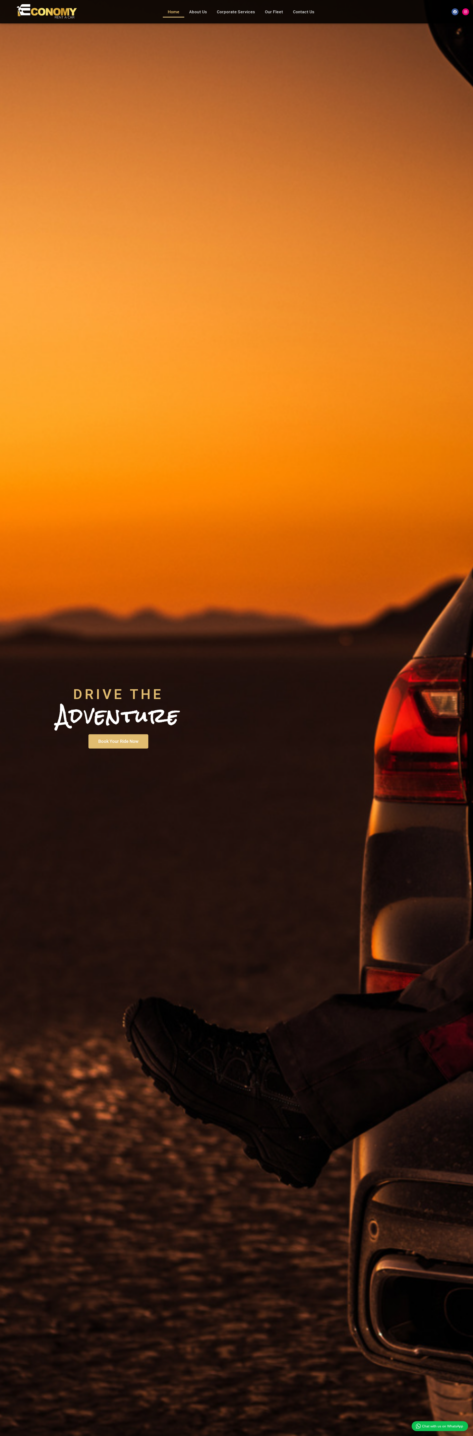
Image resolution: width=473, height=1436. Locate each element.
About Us (198, 11)
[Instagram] (465, 11)
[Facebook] (455, 11)
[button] (118, 741)
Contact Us (303, 11)
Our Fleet (274, 11)
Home (173, 11)
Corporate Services (236, 11)
